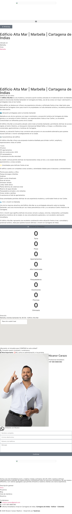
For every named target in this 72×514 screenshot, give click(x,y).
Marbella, (3, 45)
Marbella (3, 49)
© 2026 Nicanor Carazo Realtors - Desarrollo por (20, 511)
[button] (36, 21)
